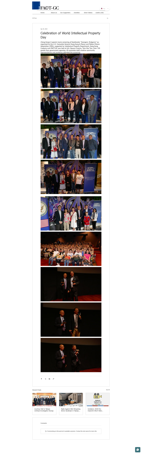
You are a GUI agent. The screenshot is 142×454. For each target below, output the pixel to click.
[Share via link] (53, 379)
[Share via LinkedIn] (49, 379)
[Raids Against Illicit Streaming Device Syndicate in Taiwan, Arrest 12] (71, 399)
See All (108, 389)
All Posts (34, 18)
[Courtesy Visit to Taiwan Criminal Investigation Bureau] (44, 399)
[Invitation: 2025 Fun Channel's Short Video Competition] (98, 399)
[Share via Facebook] (41, 379)
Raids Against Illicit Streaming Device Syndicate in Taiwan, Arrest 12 (70, 410)
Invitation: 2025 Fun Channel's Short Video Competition (95, 410)
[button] (107, 18)
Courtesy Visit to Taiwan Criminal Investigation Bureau (43, 410)
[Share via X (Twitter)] (45, 379)
